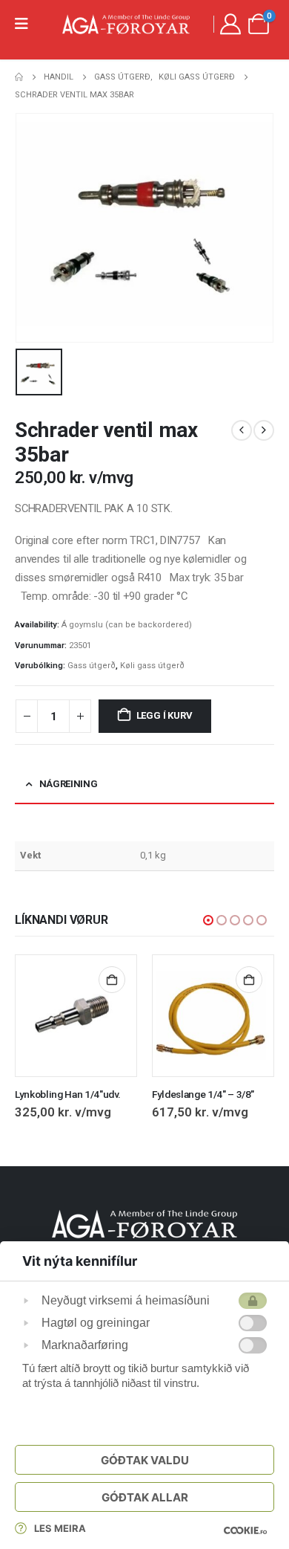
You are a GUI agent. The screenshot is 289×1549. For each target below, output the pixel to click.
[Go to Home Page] (19, 77)
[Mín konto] (230, 23)
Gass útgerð (91, 665)
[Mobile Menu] (26, 23)
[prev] (241, 430)
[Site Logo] (126, 24)
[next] (263, 430)
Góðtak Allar (145, 1497)
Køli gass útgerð (152, 665)
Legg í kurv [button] (112, 979)
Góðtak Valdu (145, 1460)
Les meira (60, 1528)
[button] (208, 920)
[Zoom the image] (144, 1217)
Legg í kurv (164, 715)
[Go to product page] (76, 1015)
